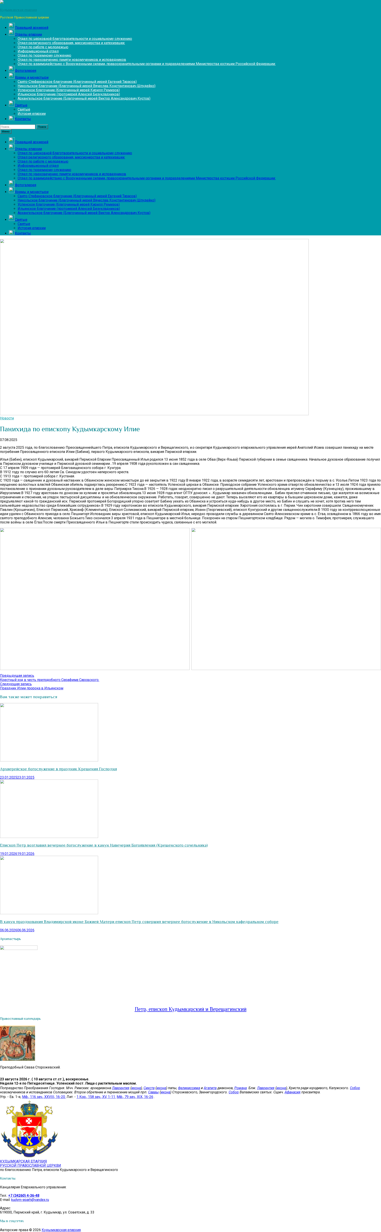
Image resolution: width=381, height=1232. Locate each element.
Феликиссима (189, 1088)
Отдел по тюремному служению (44, 55)
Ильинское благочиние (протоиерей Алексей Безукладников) (69, 94)
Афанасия (293, 1092)
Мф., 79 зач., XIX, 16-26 (135, 1097)
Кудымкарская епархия (61, 1230)
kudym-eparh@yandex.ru (30, 1200)
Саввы (153, 1092)
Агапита (210, 1088)
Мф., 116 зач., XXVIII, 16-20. (44, 1097)
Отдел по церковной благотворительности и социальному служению (75, 39)
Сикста (149, 1088)
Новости (7, 418)
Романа (240, 1088)
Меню (6, 131)
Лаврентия (120, 1088)
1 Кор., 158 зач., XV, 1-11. (96, 1097)
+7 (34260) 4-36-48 (23, 1195)
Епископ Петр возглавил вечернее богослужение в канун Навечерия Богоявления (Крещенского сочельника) (104, 845)
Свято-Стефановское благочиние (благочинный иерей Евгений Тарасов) (77, 82)
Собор (355, 1088)
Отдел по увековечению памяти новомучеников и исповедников (72, 60)
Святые (24, 109)
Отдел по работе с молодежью (43, 47)
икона (136, 1088)
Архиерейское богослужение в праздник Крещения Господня (58, 769)
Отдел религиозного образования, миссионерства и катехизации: (71, 43)
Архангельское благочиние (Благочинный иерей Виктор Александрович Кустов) (84, 98)
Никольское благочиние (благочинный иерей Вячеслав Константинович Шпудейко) (86, 86)
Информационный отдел (38, 51)
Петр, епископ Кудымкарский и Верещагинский (191, 1009)
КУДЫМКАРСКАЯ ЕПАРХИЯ (30, 1163)
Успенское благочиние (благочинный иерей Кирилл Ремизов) (69, 90)
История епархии (32, 114)
